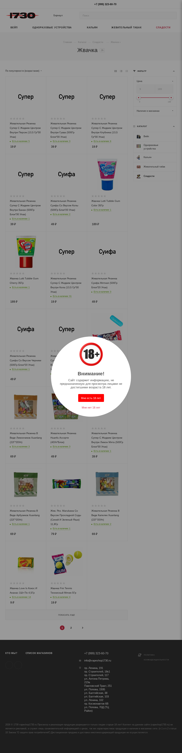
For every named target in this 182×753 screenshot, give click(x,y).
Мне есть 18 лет (91, 398)
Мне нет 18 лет (91, 407)
